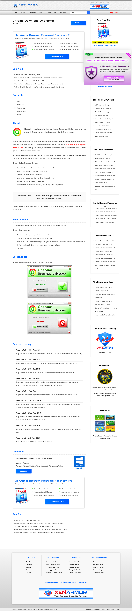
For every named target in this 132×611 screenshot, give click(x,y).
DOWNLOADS (52, 13)
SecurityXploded (98, 572)
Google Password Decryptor (103, 133)
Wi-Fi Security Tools (52, 567)
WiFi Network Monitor (101, 136)
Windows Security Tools (54, 572)
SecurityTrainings (98, 567)
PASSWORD (32, 13)
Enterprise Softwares (53, 562)
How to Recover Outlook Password (105, 219)
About (18, 101)
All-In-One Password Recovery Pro (105, 162)
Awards (28, 567)
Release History (22, 111)
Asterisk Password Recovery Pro (105, 169)
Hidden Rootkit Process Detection (105, 315)
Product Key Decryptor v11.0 (103, 244)
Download (78, 23)
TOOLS (23, 13)
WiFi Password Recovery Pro (104, 165)
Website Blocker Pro (101, 182)
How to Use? (21, 104)
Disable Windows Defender (103, 108)
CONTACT (63, 13)
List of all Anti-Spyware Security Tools (27, 74)
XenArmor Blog (98, 564)
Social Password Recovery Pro (104, 155)
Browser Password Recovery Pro (105, 176)
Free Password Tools (53, 564)
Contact (28, 572)
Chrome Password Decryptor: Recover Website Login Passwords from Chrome (40, 84)
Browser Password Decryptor (104, 119)
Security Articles (74, 564)
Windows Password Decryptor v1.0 (105, 262)
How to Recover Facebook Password (106, 208)
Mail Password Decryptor (102, 122)
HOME (15, 13)
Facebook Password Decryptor (104, 129)
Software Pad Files (75, 572)
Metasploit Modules (75, 570)
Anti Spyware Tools (52, 570)
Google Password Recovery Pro (104, 179)
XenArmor (96, 562)
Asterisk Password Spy (102, 112)
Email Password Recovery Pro (104, 172)
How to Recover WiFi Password (104, 222)
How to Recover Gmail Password (105, 212)
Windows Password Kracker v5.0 (105, 248)
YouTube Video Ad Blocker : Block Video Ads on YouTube (33, 81)
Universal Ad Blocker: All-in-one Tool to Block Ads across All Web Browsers (39, 87)
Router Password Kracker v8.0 (104, 255)
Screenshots (21, 108)
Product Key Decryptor (102, 115)
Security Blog (97, 570)
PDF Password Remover (102, 126)
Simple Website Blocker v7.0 (103, 251)
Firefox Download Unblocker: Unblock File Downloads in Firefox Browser (38, 78)
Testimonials (30, 570)
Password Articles (74, 562)
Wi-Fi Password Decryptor (103, 105)
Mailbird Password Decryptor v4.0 (105, 258)
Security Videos (74, 567)
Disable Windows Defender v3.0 (104, 241)
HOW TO (42, 13)
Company (29, 564)
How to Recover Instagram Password (106, 215)
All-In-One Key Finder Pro (102, 158)
